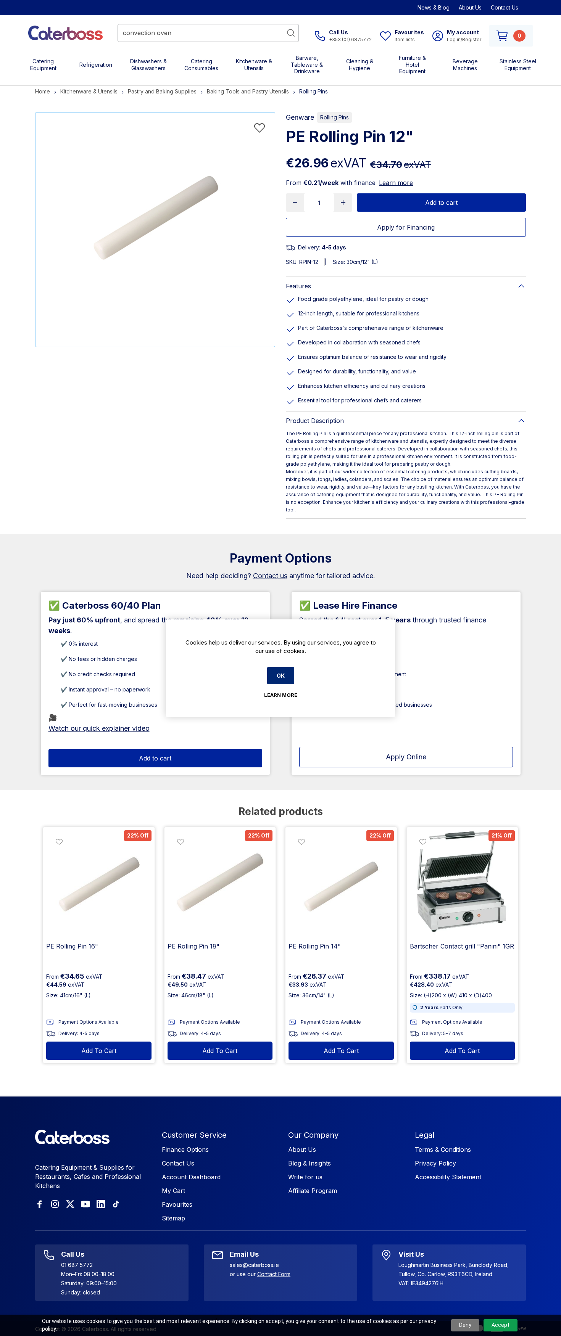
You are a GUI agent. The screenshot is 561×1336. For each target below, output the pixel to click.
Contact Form (273, 1274)
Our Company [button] (313, 1135)
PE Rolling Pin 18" (193, 946)
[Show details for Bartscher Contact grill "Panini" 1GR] (462, 883)
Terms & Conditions (443, 1149)
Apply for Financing (406, 227)
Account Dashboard (191, 1177)
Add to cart (441, 202)
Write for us (305, 1177)
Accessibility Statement (448, 1177)
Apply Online (406, 757)
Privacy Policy (435, 1163)
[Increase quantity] (343, 202)
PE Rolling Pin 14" (315, 946)
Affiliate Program (312, 1191)
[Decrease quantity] (295, 202)
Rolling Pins (334, 117)
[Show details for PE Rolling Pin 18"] (220, 883)
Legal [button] (424, 1135)
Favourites (177, 1204)
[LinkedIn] (100, 1204)
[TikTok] (116, 1204)
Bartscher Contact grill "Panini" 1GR (462, 946)
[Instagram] (55, 1204)
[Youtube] (85, 1204)
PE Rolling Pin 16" (72, 946)
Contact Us (504, 7)
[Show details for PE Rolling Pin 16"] (99, 883)
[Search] (290, 32)
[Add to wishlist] (259, 128)
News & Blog (434, 7)
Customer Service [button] (194, 1135)
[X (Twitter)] (70, 1204)
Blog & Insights (309, 1163)
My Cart (173, 1191)
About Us (470, 7)
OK (281, 675)
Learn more (396, 182)
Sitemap (173, 1218)
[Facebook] (39, 1204)
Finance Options (185, 1149)
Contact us (270, 576)
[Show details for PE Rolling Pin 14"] (341, 883)
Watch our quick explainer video (99, 728)
